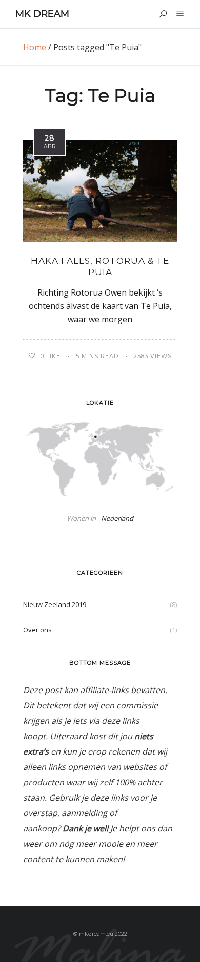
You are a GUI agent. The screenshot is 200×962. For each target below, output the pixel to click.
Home (34, 47)
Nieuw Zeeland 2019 (54, 604)
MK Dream (42, 13)
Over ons (37, 629)
